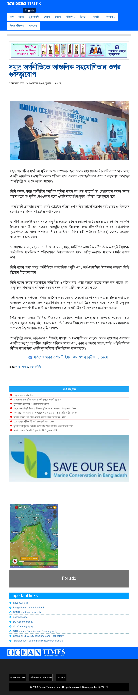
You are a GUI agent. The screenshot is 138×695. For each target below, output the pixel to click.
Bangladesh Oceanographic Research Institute (38, 640)
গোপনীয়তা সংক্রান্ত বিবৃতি (41, 677)
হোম (11, 17)
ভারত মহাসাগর (21, 366)
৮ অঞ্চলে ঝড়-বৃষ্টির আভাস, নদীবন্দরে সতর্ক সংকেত (37, 399)
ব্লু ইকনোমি (34, 17)
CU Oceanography (23, 626)
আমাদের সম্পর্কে (17, 677)
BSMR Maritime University (27, 612)
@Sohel (103, 687)
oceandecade (20, 617)
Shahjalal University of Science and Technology (38, 636)
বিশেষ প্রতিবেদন (17, 25)
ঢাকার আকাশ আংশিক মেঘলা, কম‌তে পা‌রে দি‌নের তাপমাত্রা (40, 417)
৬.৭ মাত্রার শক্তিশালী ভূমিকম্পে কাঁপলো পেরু (34, 421)
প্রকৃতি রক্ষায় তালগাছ (23, 395)
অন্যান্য (110, 17)
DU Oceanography (23, 621)
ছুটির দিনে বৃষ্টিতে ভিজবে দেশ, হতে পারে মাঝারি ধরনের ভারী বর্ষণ (43, 426)
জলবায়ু (58, 17)
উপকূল (47, 17)
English (29, 10)
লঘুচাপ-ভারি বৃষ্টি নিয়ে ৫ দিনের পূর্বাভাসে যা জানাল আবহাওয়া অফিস (45, 408)
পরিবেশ (69, 17)
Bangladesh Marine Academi (28, 607)
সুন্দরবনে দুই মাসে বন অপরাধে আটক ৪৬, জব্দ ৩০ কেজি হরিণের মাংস (46, 413)
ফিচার (83, 17)
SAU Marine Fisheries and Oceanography (35, 631)
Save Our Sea (20, 603)
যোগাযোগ (61, 677)
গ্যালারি (96, 17)
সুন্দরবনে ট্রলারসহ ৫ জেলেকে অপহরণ (31, 404)
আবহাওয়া (33, 25)
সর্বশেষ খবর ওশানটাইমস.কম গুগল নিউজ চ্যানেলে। (71, 357)
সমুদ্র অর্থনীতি (35, 366)
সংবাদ (21, 17)
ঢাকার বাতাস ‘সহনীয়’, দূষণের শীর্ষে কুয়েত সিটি (35, 430)
